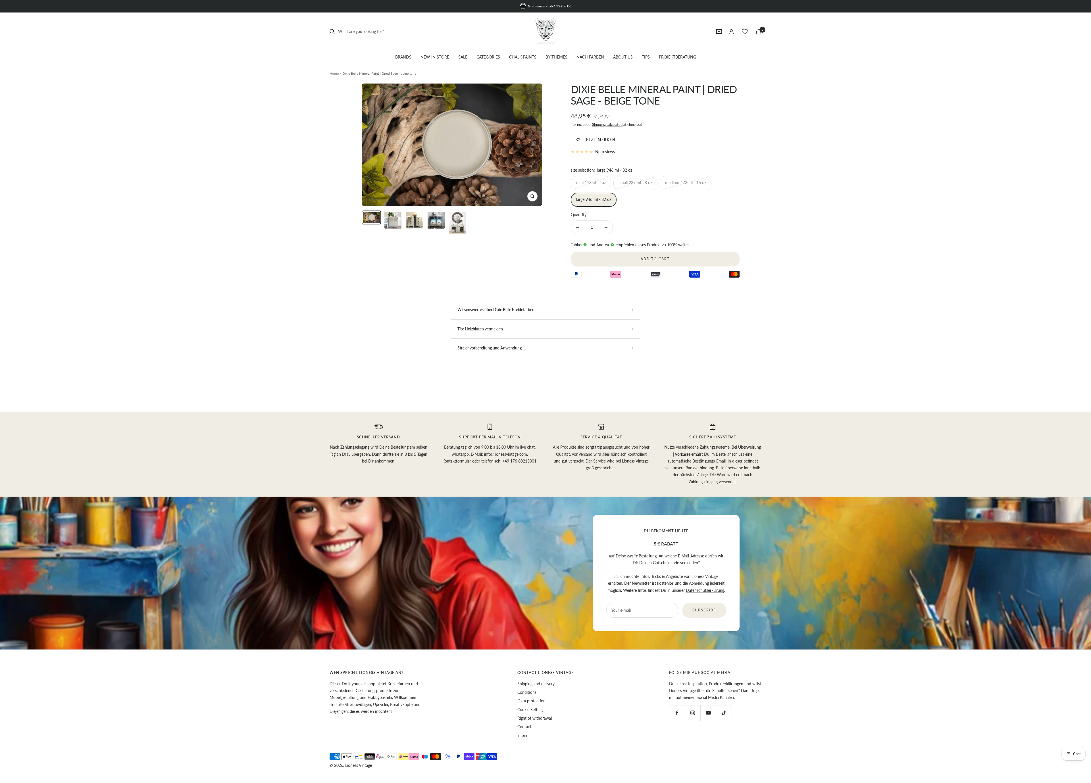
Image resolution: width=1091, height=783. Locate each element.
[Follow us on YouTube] (708, 713)
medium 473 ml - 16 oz (685, 182)
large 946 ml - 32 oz (593, 199)
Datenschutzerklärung (705, 590)
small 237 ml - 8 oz (635, 182)
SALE (462, 57)
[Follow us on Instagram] (692, 713)
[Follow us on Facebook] (677, 713)
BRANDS (403, 57)
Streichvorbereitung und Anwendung (489, 347)
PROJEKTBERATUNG (677, 57)
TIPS (646, 57)
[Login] (731, 31)
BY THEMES (556, 57)
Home (334, 73)
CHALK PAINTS (522, 57)
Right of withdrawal (534, 718)
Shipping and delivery (536, 683)
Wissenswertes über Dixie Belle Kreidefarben (495, 309)
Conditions (526, 692)
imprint (523, 735)
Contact (524, 726)
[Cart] (758, 31)
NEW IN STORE (434, 57)
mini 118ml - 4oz (591, 182)
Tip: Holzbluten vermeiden (480, 328)
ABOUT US (623, 57)
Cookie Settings (530, 709)
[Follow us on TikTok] (724, 713)
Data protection (531, 700)
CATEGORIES (488, 57)
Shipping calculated (607, 124)
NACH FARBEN (590, 57)
